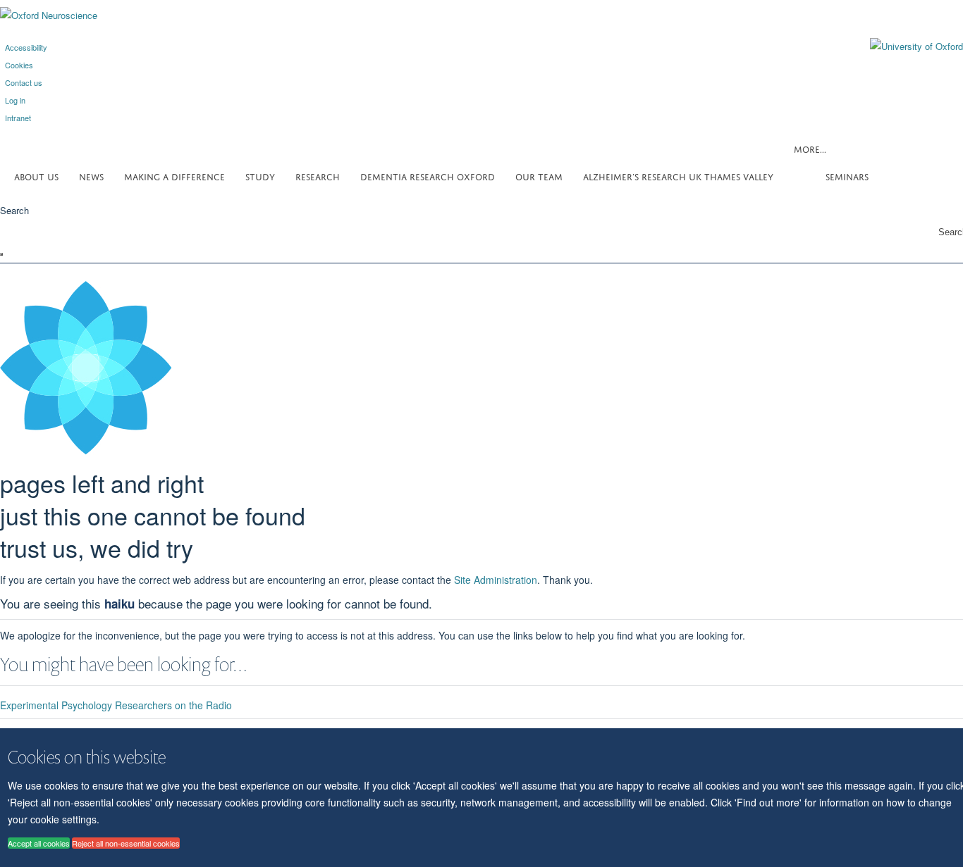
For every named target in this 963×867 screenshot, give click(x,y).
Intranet (18, 117)
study (260, 175)
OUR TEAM (539, 175)
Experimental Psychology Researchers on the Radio (116, 705)
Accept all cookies (39, 843)
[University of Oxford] (906, 46)
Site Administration (495, 580)
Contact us (23, 82)
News (91, 175)
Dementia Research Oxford (427, 175)
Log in (15, 100)
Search (14, 210)
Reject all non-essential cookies (126, 843)
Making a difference (174, 175)
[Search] (1, 254)
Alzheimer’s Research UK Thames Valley (678, 175)
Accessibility (26, 47)
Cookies (19, 64)
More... (810, 148)
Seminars (847, 175)
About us (36, 175)
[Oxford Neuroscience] (48, 15)
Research (317, 175)
